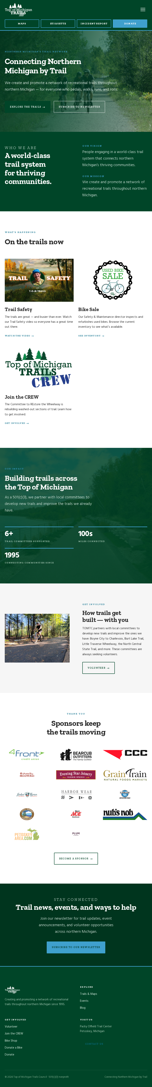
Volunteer (98, 668)
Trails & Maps (88, 994)
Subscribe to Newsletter (79, 106)
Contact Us (94, 1043)
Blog (83, 1008)
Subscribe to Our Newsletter (76, 947)
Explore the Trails (28, 107)
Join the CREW (14, 1033)
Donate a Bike (13, 1047)
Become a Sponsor (76, 858)
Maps (22, 23)
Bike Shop (11, 1040)
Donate (130, 23)
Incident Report (94, 23)
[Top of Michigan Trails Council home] (18, 9)
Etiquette (58, 23)
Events (84, 1001)
